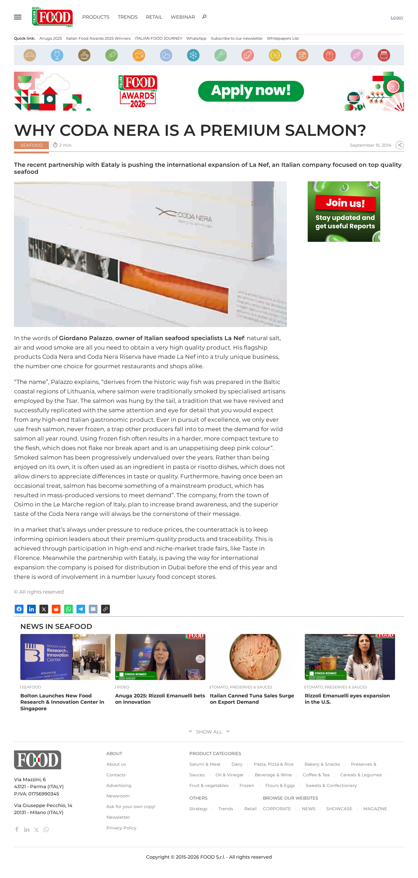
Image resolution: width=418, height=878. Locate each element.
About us (116, 764)
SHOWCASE (339, 808)
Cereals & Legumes (361, 774)
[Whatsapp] (46, 829)
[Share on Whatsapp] (68, 609)
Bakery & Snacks (322, 764)
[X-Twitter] (37, 829)
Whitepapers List (283, 38)
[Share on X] (43, 609)
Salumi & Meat (205, 764)
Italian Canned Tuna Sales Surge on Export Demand (252, 699)
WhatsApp (196, 38)
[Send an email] (93, 609)
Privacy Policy (121, 827)
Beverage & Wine (273, 774)
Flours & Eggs (280, 785)
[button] (18, 17)
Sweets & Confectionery (331, 785)
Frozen (246, 785)
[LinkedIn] (27, 829)
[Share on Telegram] (80, 609)
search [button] (204, 17)
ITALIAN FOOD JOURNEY (158, 38)
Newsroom (118, 795)
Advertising (118, 785)
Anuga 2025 (50, 38)
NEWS (308, 808)
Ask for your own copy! (131, 806)
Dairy (237, 764)
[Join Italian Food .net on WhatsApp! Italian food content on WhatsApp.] (344, 211)
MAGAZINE (375, 808)
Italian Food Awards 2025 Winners (98, 38)
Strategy (198, 808)
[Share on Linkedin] (31, 609)
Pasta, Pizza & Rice (274, 764)
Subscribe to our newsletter (237, 38)
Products (95, 17)
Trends (128, 17)
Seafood (32, 145)
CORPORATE (277, 808)
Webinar (183, 17)
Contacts (116, 774)
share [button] (400, 145)
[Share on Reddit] (56, 609)
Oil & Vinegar (230, 774)
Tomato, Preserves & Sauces (241, 687)
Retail (154, 17)
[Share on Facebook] (19, 609)
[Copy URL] (105, 609)
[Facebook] (17, 829)
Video (123, 687)
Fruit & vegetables (209, 785)
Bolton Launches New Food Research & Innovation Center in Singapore (62, 702)
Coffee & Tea (316, 774)
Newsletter (118, 817)
